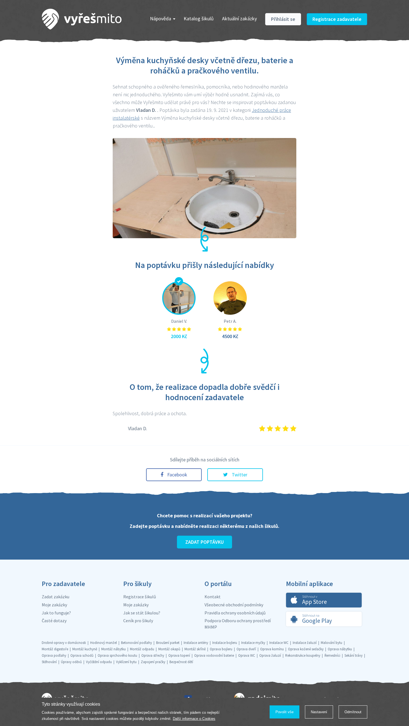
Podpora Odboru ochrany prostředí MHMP (237, 624)
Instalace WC (279, 642)
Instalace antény (196, 642)
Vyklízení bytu (126, 661)
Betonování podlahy (136, 642)
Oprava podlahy (54, 655)
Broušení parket (167, 642)
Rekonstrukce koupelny (302, 655)
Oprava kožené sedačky (306, 649)
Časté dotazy (54, 620)
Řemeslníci (332, 655)
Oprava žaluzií (270, 655)
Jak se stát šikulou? (141, 613)
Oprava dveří (246, 649)
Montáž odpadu (142, 649)
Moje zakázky (54, 604)
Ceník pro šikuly (138, 620)
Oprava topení (179, 655)
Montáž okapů (169, 649)
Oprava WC (246, 655)
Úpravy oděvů (71, 661)
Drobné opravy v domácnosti (64, 642)
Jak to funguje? (56, 613)
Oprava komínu (272, 649)
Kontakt (212, 596)
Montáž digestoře (55, 649)
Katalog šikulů (199, 18)
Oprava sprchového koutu (117, 655)
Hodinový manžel (103, 642)
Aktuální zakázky (239, 18)
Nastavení (319, 712)
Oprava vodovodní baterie (214, 655)
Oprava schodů (81, 655)
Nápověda (160, 18)
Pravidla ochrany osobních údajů (235, 613)
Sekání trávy (353, 655)
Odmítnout (352, 712)
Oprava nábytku (340, 649)
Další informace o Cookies (194, 719)
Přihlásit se (283, 19)
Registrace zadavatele (336, 19)
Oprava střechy (152, 655)
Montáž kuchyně (84, 649)
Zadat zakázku (55, 596)
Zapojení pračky (153, 661)
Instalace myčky (253, 642)
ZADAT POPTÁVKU (204, 542)
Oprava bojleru (221, 649)
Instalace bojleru (224, 642)
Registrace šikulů (139, 596)
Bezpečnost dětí (181, 661)
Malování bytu (331, 642)
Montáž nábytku (113, 649)
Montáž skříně (195, 649)
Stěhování (49, 661)
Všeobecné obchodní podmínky (233, 604)
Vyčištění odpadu (99, 661)
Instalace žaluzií (305, 642)
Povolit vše (284, 712)
